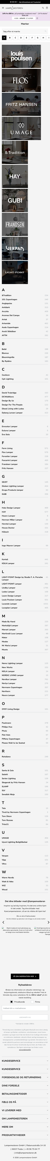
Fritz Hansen (7, 468)
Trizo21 (5, 824)
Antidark (6, 307)
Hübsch (5, 532)
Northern (6, 691)
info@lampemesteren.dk (26, 1152)
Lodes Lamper (8, 591)
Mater (4, 637)
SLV (3, 790)
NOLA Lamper (8, 671)
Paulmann (6, 723)
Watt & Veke (7, 881)
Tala (4, 808)
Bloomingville (8, 357)
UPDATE (23, 18)
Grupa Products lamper (12, 490)
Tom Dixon (7, 816)
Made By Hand (8, 621)
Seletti (5, 774)
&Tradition (6, 295)
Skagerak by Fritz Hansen (13, 782)
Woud (4, 889)
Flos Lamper (7, 452)
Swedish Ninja (8, 794)
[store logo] (16, 8)
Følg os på (9, 1102)
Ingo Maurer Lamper (11, 545)
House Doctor (8, 527)
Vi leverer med (11, 1110)
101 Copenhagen (9, 299)
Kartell (5, 559)
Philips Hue (7, 727)
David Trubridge (9, 392)
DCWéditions (8, 396)
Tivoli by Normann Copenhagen (16, 812)
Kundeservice (11, 1060)
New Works (7, 667)
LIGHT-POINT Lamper (12, 583)
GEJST (4, 482)
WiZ (4, 885)
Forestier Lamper (9, 456)
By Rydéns (6, 361)
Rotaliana (6, 756)
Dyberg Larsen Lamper (12, 412)
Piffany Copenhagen (11, 739)
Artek (4, 319)
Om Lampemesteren (15, 1118)
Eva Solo (6, 434)
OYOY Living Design (11, 709)
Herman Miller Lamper (12, 519)
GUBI (4, 494)
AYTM (4, 335)
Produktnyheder (13, 1135)
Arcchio (5, 311)
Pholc (4, 730)
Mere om (7, 1126)
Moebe (5, 641)
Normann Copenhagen (12, 687)
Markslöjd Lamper (10, 625)
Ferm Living (7, 448)
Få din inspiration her (23, 976)
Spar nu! (25, 15)
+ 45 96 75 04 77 (32, 1149)
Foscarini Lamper (9, 460)
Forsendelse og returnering (21, 1077)
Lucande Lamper (9, 603)
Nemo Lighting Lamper (12, 663)
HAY (4, 512)
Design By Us (8, 400)
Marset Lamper (9, 629)
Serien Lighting (9, 778)
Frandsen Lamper (10, 464)
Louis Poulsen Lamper (12, 599)
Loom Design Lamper (11, 595)
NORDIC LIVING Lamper (13, 675)
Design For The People (12, 404)
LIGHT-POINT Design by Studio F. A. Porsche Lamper (22, 578)
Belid (4, 349)
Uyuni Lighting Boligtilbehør (15, 842)
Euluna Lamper (9, 430)
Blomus (5, 353)
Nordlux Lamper (9, 679)
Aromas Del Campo (11, 315)
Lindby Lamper (8, 587)
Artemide (6, 323)
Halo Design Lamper (11, 507)
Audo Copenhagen (10, 327)
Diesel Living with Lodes (13, 408)
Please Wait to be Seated (13, 743)
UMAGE (5, 838)
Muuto (5, 649)
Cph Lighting (7, 379)
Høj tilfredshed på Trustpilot (29, 2)
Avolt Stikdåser (9, 331)
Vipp (4, 859)
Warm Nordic (8, 877)
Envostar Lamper (9, 426)
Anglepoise (7, 303)
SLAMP (5, 786)
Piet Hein (6, 735)
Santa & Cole (8, 770)
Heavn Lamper (8, 515)
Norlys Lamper (8, 683)
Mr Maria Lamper (9, 645)
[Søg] (43, 8)
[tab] (25, 1061)
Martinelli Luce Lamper (12, 633)
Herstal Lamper (9, 524)
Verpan (5, 855)
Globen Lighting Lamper (13, 486)
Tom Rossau (7, 820)
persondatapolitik (25, 1050)
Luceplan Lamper (9, 607)
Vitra (4, 863)
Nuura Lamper (8, 695)
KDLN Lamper (8, 563)
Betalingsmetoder (14, 1093)
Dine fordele (10, 1085)
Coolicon (6, 375)
